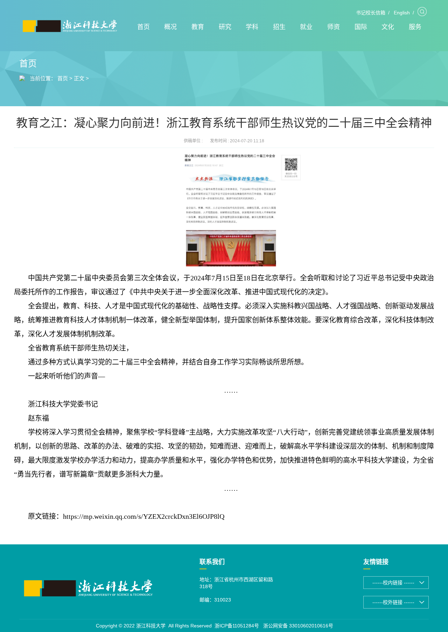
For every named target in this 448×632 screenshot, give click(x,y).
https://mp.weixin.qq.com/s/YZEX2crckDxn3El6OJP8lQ (143, 516)
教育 (197, 26)
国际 (361, 26)
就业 (306, 26)
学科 (252, 26)
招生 (279, 26)
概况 (170, 26)
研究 (225, 26)
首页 (143, 26)
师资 (333, 26)
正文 (79, 78)
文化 (388, 26)
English (402, 12)
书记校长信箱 (370, 12)
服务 (415, 26)
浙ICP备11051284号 (237, 625)
